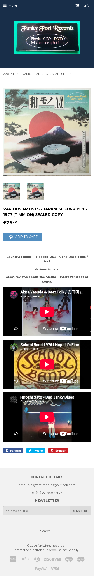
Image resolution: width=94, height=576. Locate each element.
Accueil (8, 74)
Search (45, 531)
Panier (86, 5)
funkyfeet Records (51, 545)
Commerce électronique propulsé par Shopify (45, 550)
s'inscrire (80, 510)
